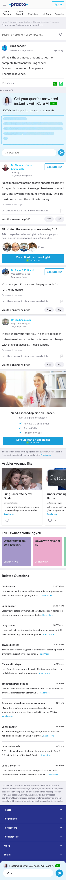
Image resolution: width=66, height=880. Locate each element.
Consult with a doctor (20, 22)
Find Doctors (7, 12)
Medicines (33, 14)
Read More (47, 595)
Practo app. (46, 455)
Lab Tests (46, 14)
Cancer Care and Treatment (46, 22)
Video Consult (20, 12)
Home (4, 22)
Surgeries (59, 14)
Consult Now (54, 166)
